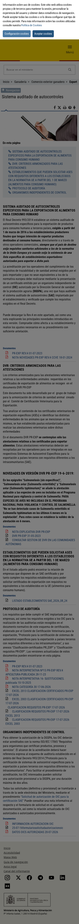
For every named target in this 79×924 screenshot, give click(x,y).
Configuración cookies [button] (17, 33)
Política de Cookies (31, 25)
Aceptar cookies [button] (43, 33)
